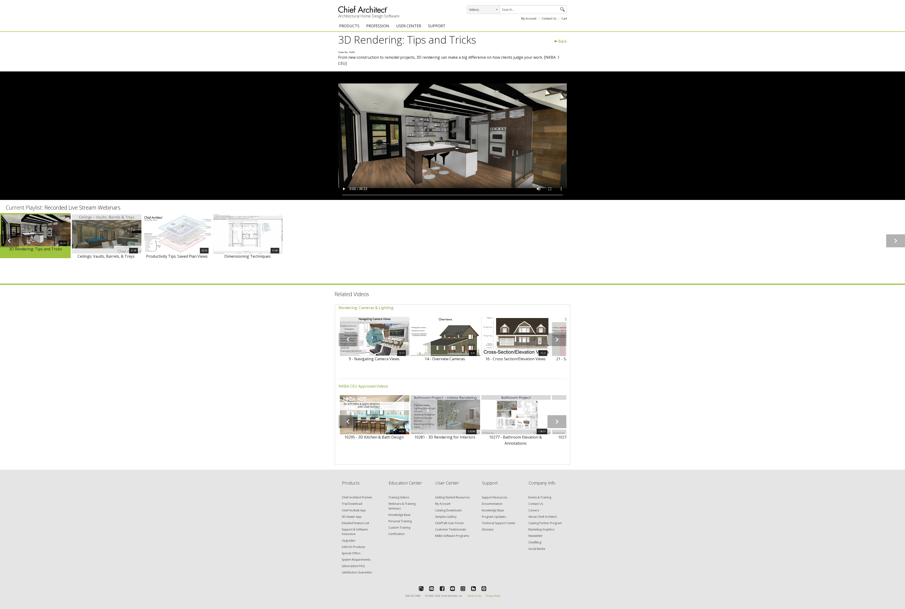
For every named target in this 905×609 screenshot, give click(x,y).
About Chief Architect (542, 517)
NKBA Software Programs (452, 536)
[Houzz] (473, 588)
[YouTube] (452, 588)
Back (562, 41)
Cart (564, 19)
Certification (396, 534)
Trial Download (352, 504)
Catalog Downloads (448, 510)
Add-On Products (353, 547)
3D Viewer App (352, 517)
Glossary (488, 529)
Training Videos (398, 497)
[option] (35, 235)
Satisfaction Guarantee (357, 572)
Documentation (492, 504)
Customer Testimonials (450, 529)
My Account (528, 19)
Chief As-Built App (354, 510)
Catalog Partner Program (545, 523)
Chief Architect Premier (357, 497)
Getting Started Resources (452, 497)
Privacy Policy (493, 595)
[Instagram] (463, 588)
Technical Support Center (498, 523)
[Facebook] (442, 588)
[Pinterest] (483, 588)
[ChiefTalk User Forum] (421, 588)
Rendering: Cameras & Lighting (366, 307)
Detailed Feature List (355, 523)
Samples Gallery (446, 517)
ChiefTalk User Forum (449, 523)
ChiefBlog (534, 542)
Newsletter (535, 536)
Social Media (536, 549)
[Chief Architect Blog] (431, 588)
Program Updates (494, 517)
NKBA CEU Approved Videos (363, 386)
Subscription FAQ (353, 566)
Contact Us (549, 19)
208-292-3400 (413, 595)
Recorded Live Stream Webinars (82, 207)
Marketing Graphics (541, 529)
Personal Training (400, 521)
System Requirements (356, 560)
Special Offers (351, 553)
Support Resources (494, 497)
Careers (533, 510)
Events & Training (539, 497)
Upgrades (348, 541)
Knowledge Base (399, 515)
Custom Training (399, 528)
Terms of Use (474, 595)
